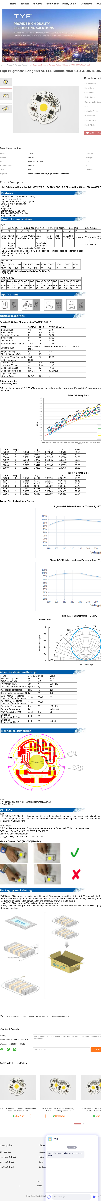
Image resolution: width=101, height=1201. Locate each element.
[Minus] (94, 1139)
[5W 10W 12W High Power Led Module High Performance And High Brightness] (58, 1087)
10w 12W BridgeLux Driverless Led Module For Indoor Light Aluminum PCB (18, 1109)
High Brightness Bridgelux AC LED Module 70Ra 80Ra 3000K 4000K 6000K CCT (59, 65)
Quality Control (69, 4)
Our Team (42, 1167)
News (39, 1186)
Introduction (43, 1152)
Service (41, 1162)
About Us (37, 4)
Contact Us (86, 4)
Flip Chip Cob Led (7, 1167)
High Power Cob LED (8, 1157)
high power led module (16, 1016)
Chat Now (19, 1116)
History (41, 1157)
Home (13, 4)
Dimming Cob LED (7, 1162)
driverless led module (60, 1016)
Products (24, 4)
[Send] (94, 1197)
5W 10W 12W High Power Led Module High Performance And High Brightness (58, 1109)
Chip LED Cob (5, 1152)
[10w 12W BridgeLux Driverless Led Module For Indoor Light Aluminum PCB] (18, 1087)
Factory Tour (52, 4)
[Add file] (49, 1197)
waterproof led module (38, 1016)
